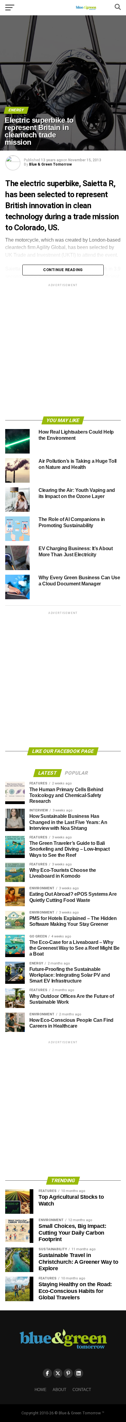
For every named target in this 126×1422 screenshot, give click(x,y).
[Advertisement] (63, 351)
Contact (81, 1389)
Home (40, 1389)
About (59, 1389)
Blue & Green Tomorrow (50, 164)
